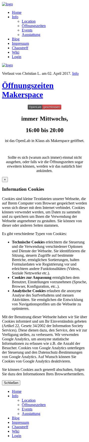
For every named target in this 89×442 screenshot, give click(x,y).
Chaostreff (20, 48)
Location (29, 21)
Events (27, 30)
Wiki (15, 52)
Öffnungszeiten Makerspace (28, 90)
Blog (16, 39)
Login (16, 57)
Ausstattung (31, 34)
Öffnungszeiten (34, 26)
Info (15, 17)
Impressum (20, 43)
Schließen (11, 383)
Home (17, 12)
